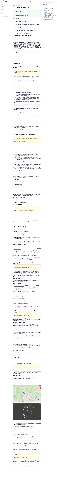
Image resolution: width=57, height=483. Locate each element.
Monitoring (17, 181)
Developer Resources (4, 16)
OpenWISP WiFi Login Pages (29, 318)
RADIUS (17, 182)
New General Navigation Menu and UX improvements (24, 25)
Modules (2, 10)
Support (27, 1)
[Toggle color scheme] (55, 2)
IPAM (17, 187)
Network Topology (19, 184)
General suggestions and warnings (20, 21)
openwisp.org (16, 190)
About (23, 1)
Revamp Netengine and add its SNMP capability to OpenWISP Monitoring (27, 28)
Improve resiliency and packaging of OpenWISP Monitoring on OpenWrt (27, 24)
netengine (28, 272)
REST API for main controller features (21, 226)
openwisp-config (30, 98)
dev (5, 4)
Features (20, 1)
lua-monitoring (19, 92)
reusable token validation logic (22, 348)
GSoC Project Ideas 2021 (18, 19)
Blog (30, 1)
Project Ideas (17, 22)
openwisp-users (15, 221)
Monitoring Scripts (23, 78)
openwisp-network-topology (24, 221)
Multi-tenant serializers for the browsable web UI (30, 252)
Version (2, 4)
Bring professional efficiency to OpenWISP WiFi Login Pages (25, 30)
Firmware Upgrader (19, 186)
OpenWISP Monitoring (16, 76)
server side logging (20, 347)
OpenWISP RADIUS (37, 324)
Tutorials (2, 13)
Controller (17, 179)
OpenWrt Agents (3, 12)
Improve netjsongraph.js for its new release (23, 31)
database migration (17, 81)
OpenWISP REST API (19, 27)
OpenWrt (33, 87)
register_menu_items (22, 172)
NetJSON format (15, 78)
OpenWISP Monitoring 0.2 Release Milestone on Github (24, 469)
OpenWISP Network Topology (29, 377)
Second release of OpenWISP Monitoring (22, 33)
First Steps (2, 6)
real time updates (32, 445)
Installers (2, 9)
